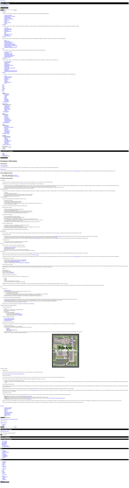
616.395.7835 (32, 303)
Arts (3, 48)
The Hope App (6, 94)
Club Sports (6, 81)
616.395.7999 (20, 314)
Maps (3, 89)
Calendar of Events (7, 137)
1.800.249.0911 (16, 176)
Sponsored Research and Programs (10, 44)
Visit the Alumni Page (5, 133)
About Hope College (7, 140)
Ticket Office (6, 52)
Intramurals (6, 78)
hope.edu (7, 328)
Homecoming (6, 126)
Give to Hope (4, 474)
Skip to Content (2, 0)
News (3, 87)
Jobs (3, 90)
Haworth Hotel (6, 141)
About (3, 84)
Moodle (5, 98)
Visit (5, 33)
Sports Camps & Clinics (8, 76)
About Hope (4, 468)
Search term (2, 10)
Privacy (3, 457)
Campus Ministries (7, 62)
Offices (3, 154)
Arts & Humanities (7, 17)
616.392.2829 (21, 262)
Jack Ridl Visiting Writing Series (9, 55)
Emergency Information (8, 407)
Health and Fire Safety (8, 413)
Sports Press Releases (7, 77)
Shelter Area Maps (35, 390)
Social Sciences (6, 20)
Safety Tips (6, 409)
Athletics (3, 72)
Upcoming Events (7, 130)
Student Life (6, 63)
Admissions (4, 24)
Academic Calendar (7, 120)
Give (3, 91)
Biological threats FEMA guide (9, 319)
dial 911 (11, 170)
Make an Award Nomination (9, 127)
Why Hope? (6, 27)
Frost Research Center (7, 46)
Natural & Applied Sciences (8, 18)
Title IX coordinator (36, 254)
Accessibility (4, 456)
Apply (5, 32)
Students (3, 92)
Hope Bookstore (7, 64)
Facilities (5, 80)
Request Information (7, 35)
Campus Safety (6, 68)
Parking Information (7, 408)
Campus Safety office (76, 170)
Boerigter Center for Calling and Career (10, 70)
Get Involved (6, 118)
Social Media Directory (6, 446)
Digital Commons (7, 41)
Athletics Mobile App (7, 82)
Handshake (6, 99)
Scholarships (6, 30)
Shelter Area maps (3, 169)
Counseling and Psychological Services (10, 71)
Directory (3, 450)
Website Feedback (5, 455)
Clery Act (6, 411)
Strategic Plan (6, 107)
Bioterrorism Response (8, 320)
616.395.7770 (15, 175)
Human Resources (7, 108)
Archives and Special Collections (9, 43)
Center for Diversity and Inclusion (9, 67)
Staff (5, 415)
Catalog (5, 23)
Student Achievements (8, 29)
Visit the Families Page (6, 122)
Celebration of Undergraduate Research (10, 47)
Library (5, 21)
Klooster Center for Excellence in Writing (11, 45)
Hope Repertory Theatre (8, 54)
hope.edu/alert (23, 396)
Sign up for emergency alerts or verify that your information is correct (13, 373)
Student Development (7, 61)
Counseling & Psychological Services (15, 260)
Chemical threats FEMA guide (9, 318)
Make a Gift (6, 129)
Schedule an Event (7, 106)
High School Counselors (8, 34)
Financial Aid (6, 117)
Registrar (5, 19)
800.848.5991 (11, 272)
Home (3, 153)
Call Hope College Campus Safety (9, 247)
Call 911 (5, 308)
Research (3, 36)
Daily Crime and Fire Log (8, 412)
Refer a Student (6, 132)
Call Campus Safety (7, 290)
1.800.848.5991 (26, 262)
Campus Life (4, 58)
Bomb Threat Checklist (57, 236)
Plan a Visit (6, 128)
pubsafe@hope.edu (3, 422)
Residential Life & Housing (8, 65)
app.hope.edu (29, 396)
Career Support (6, 131)
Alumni (3, 124)
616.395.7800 (24, 259)
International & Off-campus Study (9, 16)
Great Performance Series (8, 53)
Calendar (3, 88)
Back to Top (2, 481)
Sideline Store (6, 79)
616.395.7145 (17, 261)
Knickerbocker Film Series (8, 56)
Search (15, 10)
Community (4, 135)
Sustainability (6, 69)
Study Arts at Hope (7, 57)
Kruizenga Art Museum (8, 51)
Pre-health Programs (7, 22)
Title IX (3, 453)
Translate (9, 147)
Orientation (6, 115)
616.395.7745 (23, 260)
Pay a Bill (6, 116)
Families (3, 113)
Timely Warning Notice (76, 256)
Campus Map (6, 110)
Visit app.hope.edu (5, 101)
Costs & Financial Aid (7, 28)
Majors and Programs (7, 31)
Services (5, 410)
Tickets (5, 75)
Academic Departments (8, 15)
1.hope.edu (6, 95)
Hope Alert (2, 405)
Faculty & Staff (4, 103)
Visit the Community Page (6, 144)
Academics (4, 11)
